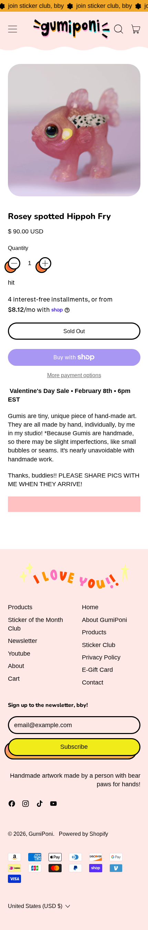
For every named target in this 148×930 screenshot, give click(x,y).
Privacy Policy (101, 657)
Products (20, 607)
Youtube (19, 653)
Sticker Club (98, 645)
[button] (118, 29)
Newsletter (22, 640)
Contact (92, 682)
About (16, 666)
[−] (14, 263)
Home (90, 607)
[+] (45, 263)
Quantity (18, 248)
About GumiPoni (104, 619)
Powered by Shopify (83, 834)
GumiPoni (41, 834)
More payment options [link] (74, 375)
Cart (14, 678)
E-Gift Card (97, 669)
